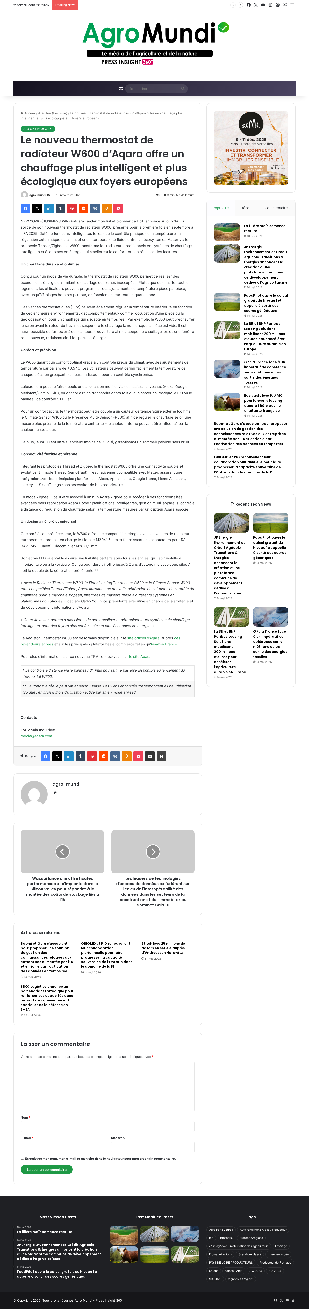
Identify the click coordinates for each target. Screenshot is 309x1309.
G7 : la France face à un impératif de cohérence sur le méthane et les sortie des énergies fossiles (265, 372)
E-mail (27, 1138)
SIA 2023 (255, 1271)
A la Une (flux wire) (52, 113)
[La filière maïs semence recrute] (227, 232)
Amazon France (163, 644)
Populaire (220, 208)
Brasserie (226, 1238)
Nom (25, 1117)
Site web (118, 1138)
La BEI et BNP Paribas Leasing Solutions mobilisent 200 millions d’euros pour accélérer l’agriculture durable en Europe (265, 336)
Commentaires (277, 208)
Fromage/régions (220, 1254)
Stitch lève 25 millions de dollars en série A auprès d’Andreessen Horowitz (163, 948)
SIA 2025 (215, 1279)
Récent (247, 208)
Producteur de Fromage (275, 1262)
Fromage (281, 1246)
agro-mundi (37, 195)
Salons (213, 1271)
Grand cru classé (250, 1254)
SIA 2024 (275, 1271)
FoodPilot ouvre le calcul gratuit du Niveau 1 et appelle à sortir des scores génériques (145, 5)
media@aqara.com (36, 736)
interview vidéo (278, 1254)
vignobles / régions (240, 1279)
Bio (211, 1238)
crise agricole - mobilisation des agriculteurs (238, 1246)
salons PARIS (234, 1271)
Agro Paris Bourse (221, 1229)
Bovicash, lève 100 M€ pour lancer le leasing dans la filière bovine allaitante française (263, 403)
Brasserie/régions (251, 1238)
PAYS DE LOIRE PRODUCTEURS (231, 1262)
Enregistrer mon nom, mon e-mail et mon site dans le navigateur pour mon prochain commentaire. (100, 1158)
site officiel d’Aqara (143, 638)
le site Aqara (139, 656)
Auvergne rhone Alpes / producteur (263, 1229)
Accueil (29, 113)
